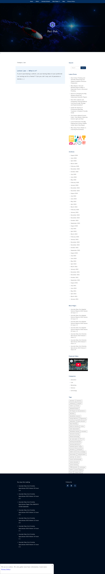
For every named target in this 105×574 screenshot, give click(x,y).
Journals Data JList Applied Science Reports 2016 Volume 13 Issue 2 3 (79, 317)
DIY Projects (73, 411)
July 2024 (73, 196)
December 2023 (75, 215)
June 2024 (74, 198)
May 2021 (73, 291)
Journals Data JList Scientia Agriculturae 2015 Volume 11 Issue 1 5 (29, 512)
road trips (72, 457)
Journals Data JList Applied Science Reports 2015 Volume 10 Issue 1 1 (79, 311)
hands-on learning (74, 426)
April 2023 (73, 231)
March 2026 (74, 163)
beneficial (79, 400)
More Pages (56, 1)
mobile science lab (74, 451)
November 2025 (75, 169)
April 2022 (73, 264)
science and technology (75, 459)
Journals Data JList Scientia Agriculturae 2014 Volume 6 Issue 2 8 (78, 348)
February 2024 (75, 209)
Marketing (73, 385)
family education (81, 421)
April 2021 (73, 293)
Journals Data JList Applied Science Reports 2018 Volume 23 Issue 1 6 (79, 329)
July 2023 (73, 228)
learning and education (75, 441)
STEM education (74, 467)
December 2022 (75, 242)
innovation (83, 431)
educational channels (75, 416)
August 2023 (74, 226)
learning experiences (75, 444)
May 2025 (73, 179)
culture (71, 405)
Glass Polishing (73, 423)
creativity (79, 403)
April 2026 (73, 160)
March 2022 (74, 266)
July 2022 (73, 255)
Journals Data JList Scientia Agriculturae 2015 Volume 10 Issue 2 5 (29, 496)
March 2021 (74, 296)
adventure (72, 400)
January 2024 (74, 212)
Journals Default (45, 1)
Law (72, 382)
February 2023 (75, 236)
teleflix (71, 469)
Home (31, 1)
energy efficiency (74, 418)
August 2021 (74, 282)
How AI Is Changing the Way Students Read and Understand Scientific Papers (79, 95)
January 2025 (74, 185)
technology (74, 390)
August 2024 (74, 193)
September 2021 (75, 280)
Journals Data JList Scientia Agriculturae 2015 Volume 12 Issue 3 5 (29, 520)
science (78, 457)
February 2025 (75, 182)
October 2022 (74, 247)
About (37, 1)
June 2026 (74, 158)
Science (73, 387)
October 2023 (74, 220)
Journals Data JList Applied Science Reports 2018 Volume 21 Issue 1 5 (79, 323)
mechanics (72, 449)
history (82, 426)
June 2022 (74, 258)
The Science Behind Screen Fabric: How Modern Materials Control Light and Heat (79, 117)
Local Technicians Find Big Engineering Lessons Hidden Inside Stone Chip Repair (79, 123)
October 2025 (74, 171)
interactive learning (74, 434)
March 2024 (74, 207)
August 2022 (74, 253)
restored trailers (82, 454)
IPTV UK (82, 439)
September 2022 (75, 250)
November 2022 (75, 245)
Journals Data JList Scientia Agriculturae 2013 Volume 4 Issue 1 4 (78, 341)
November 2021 (75, 274)
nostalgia (83, 451)
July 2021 (73, 285)
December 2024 (75, 188)
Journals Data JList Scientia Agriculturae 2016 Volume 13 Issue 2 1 (29, 528)
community (72, 403)
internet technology (74, 436)
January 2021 (74, 299)
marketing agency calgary (76, 446)
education (73, 379)
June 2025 (74, 177)
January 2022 (74, 269)
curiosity (77, 405)
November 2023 (75, 217)
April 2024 (73, 204)
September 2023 (75, 223)
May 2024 (73, 201)
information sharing (74, 431)
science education (74, 462)
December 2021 (75, 272)
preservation (73, 454)
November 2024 (75, 190)
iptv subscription (74, 439)
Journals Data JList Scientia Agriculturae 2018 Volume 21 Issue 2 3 (29, 544)
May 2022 (73, 261)
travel (71, 472)
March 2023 (74, 234)
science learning (74, 464)
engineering (83, 418)
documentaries (81, 411)
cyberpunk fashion (74, 408)
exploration (72, 421)
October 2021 (74, 277)
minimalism (79, 449)
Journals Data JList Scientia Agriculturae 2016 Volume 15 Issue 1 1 (29, 536)
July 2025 (73, 174)
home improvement (74, 428)
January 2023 (74, 239)
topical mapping (79, 469)
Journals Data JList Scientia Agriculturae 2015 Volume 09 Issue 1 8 (29, 488)
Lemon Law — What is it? (27, 71)
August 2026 (74, 155)
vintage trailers (78, 472)
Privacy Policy (71, 1)
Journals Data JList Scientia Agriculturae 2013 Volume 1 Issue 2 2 (78, 335)
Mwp (64, 1)
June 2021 (74, 288)
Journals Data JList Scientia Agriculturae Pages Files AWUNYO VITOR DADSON (29, 504)
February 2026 (75, 166)
